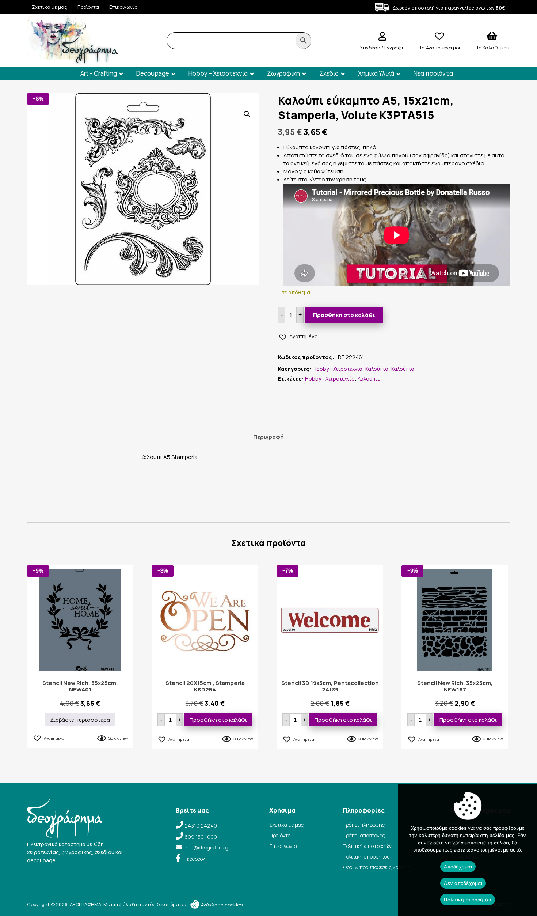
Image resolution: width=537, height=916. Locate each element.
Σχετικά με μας (49, 7)
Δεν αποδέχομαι (463, 883)
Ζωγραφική (283, 73)
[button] (247, 114)
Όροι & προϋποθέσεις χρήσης (376, 867)
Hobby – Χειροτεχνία (218, 73)
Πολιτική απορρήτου (366, 856)
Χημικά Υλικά (376, 73)
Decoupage (152, 73)
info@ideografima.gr (207, 847)
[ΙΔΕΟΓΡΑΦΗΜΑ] (72, 61)
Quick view (118, 738)
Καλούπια (376, 368)
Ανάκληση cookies (221, 904)
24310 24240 (200, 825)
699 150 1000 (200, 836)
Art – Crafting (98, 73)
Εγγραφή (394, 47)
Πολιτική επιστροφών (367, 846)
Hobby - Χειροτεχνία (337, 368)
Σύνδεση (370, 47)
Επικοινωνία (123, 7)
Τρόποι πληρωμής (364, 824)
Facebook (194, 858)
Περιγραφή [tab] (268, 437)
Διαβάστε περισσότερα (80, 720)
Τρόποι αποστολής (364, 835)
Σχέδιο (329, 73)
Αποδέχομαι (458, 867)
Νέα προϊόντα (433, 73)
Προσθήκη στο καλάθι (344, 315)
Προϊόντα (88, 7)
